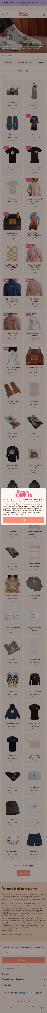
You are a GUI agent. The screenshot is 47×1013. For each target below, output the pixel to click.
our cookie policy (17, 514)
